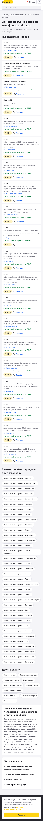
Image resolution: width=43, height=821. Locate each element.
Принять (21, 815)
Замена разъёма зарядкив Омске (17, 563)
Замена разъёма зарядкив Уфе (16, 641)
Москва (32, 2)
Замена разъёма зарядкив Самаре (17, 594)
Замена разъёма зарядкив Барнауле (18, 478)
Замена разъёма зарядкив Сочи (16, 610)
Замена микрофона (29, 696)
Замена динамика (10, 696)
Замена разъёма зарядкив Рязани (17, 589)
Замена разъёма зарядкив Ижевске (18, 504)
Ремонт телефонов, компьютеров (17, 63)
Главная (5, 15)
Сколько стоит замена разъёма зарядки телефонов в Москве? (18, 767)
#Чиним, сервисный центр (14, 81)
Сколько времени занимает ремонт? (21, 774)
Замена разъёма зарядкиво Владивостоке (20, 483)
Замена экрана (9, 675)
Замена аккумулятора (28, 675)
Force (5, 42)
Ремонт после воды (11, 680)
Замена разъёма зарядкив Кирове (17, 530)
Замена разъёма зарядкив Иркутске (18, 509)
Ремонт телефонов (17, 15)
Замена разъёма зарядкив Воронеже (18, 494)
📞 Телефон (19, 57)
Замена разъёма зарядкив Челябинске (19, 657)
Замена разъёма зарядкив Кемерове (18, 525)
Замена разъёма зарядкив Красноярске (19, 540)
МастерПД (7, 100)
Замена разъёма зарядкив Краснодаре (19, 535)
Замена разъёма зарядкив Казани (17, 514)
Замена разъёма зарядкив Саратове (18, 605)
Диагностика (28, 680)
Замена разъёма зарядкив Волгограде (19, 488)
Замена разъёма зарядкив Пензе (17, 574)
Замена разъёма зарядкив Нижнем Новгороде (17, 552)
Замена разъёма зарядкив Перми (17, 579)
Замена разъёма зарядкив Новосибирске (20, 558)
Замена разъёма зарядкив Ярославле (18, 662)
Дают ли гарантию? (14, 779)
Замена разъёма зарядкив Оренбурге (18, 569)
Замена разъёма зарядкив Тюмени (17, 631)
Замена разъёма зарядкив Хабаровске (19, 646)
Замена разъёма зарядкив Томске (17, 620)
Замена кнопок (9, 701)
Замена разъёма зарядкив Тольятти (18, 615)
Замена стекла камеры (12, 690)
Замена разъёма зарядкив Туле (16, 626)
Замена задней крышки (13, 685)
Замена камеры (32, 685)
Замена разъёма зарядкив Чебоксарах (19, 651)
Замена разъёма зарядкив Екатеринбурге (20, 499)
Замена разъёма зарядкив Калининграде (20, 520)
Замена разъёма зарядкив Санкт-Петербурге (21, 600)
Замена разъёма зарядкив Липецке (18, 545)
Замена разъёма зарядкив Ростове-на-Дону (21, 584)
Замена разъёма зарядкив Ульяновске (19, 636)
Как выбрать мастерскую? (16, 785)
